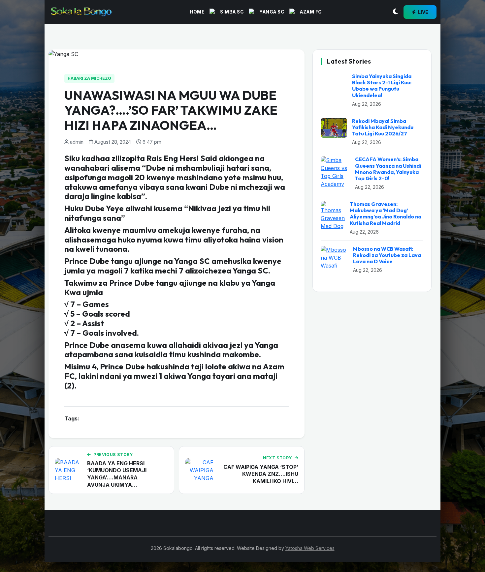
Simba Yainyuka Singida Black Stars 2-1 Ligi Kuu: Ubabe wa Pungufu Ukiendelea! (381, 86)
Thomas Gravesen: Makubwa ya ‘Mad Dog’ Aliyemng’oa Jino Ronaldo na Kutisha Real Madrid (385, 213)
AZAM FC (311, 11)
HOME (197, 11)
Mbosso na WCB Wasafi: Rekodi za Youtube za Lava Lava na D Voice (387, 255)
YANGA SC (271, 11)
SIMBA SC (231, 11)
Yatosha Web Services (310, 548)
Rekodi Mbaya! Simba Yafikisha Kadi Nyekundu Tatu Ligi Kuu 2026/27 (382, 127)
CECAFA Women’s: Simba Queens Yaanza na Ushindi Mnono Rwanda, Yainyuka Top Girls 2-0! (388, 169)
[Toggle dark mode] (395, 12)
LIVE (422, 12)
